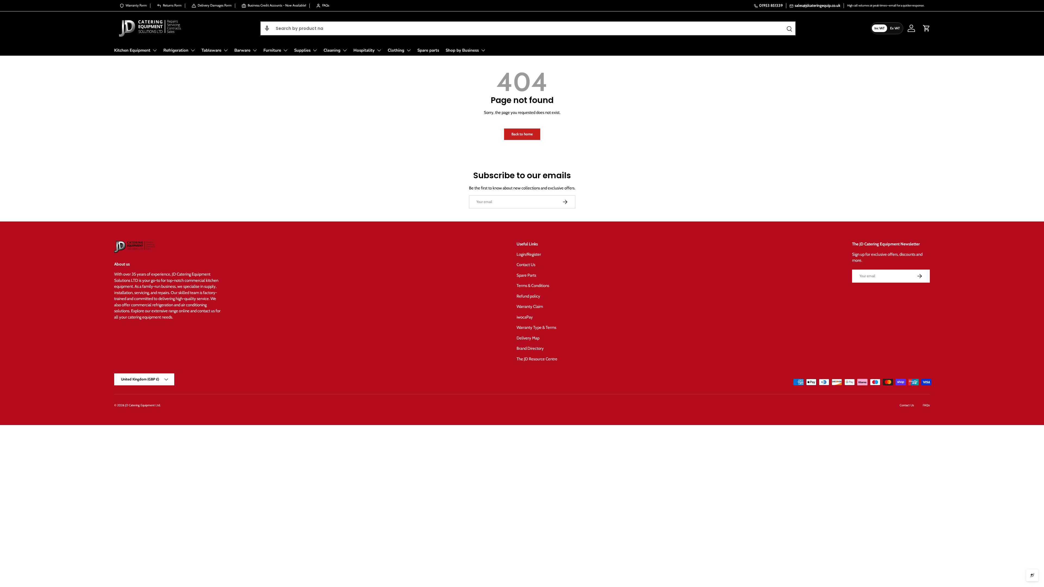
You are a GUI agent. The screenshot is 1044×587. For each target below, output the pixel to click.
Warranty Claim (530, 306)
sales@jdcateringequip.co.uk (817, 5)
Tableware (211, 50)
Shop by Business (462, 50)
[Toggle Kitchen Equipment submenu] (154, 50)
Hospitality (364, 50)
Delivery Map (528, 338)
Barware (242, 50)
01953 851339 (771, 5)
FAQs (926, 405)
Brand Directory (530, 348)
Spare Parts (526, 275)
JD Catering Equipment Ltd (142, 405)
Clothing (396, 50)
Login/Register (529, 254)
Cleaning (332, 50)
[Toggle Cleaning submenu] (344, 50)
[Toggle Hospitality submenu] (379, 50)
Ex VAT (895, 28)
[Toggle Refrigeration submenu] (192, 50)
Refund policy (528, 296)
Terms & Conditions (533, 285)
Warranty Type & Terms (536, 327)
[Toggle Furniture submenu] (285, 50)
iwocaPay (525, 317)
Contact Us (526, 264)
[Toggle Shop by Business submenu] (483, 50)
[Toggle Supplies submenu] (315, 50)
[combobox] (528, 28)
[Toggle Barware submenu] (254, 50)
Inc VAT (879, 28)
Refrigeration (175, 50)
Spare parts (428, 50)
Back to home (522, 134)
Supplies (302, 50)
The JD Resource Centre (537, 359)
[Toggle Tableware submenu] (225, 50)
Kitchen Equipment (132, 50)
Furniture (272, 50)
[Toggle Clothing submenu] (408, 50)
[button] (267, 28)
